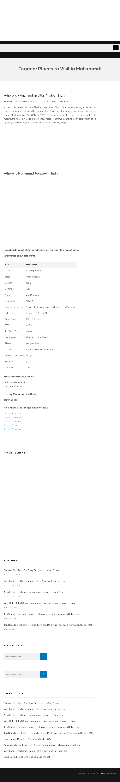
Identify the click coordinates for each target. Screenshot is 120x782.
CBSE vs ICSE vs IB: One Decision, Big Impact (27, 757)
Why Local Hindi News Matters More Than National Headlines (35, 581)
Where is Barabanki (12, 413)
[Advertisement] (60, 20)
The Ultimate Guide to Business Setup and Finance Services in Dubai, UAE (42, 614)
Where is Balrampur (12, 421)
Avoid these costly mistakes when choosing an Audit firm (33, 592)
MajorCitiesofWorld (40, 101)
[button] (43, 656)
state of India (82, 111)
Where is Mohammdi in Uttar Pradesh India (34, 95)
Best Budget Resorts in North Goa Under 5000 (28, 739)
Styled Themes (109, 774)
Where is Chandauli (12, 429)
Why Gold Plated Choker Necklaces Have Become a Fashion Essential (40, 603)
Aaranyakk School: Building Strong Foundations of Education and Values (42, 745)
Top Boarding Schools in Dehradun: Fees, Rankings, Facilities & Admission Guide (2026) (48, 625)
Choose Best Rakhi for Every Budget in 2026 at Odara (31, 570)
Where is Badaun (11, 425)
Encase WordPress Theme (88, 774)
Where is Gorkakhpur (13, 417)
